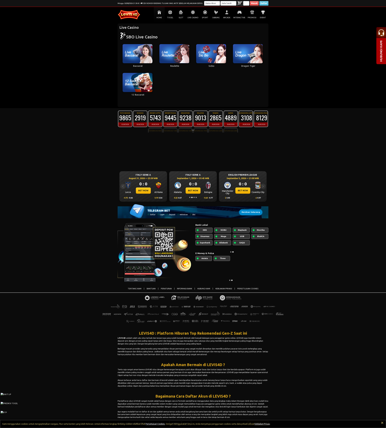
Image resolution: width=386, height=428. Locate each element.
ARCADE (226, 18)
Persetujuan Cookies (155, 424)
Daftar (264, 3)
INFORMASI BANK (184, 289)
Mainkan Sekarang (251, 212)
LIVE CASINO (193, 18)
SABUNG (216, 18)
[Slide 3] (194, 197)
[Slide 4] (196, 197)
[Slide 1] (189, 197)
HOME (159, 18)
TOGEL (170, 18)
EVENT (263, 18)
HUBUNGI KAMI (203, 289)
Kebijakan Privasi (262, 424)
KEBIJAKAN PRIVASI (223, 289)
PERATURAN (166, 289)
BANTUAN (151, 289)
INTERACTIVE (239, 18)
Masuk (254, 3)
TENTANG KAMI (134, 289)
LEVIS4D (122, 338)
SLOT (181, 18)
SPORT (205, 18)
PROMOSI (252, 18)
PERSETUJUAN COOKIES (247, 289)
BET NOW (151, 190)
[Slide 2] (192, 197)
